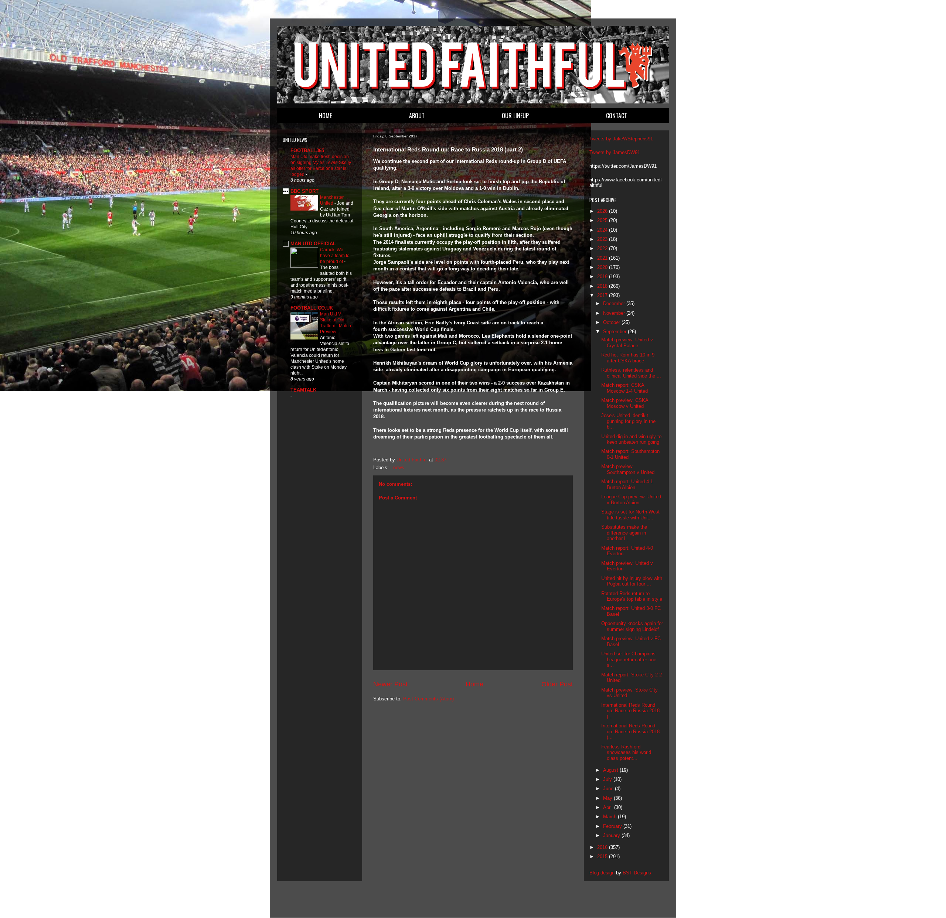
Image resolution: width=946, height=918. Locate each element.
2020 (603, 267)
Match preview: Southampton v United (627, 469)
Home (474, 684)
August (611, 770)
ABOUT (417, 115)
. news (397, 467)
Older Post (557, 684)
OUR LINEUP (515, 115)
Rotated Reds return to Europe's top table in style (631, 596)
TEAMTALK (303, 390)
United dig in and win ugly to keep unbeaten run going (631, 439)
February (613, 826)
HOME (325, 115)
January (612, 835)
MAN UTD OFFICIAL (313, 243)
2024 (603, 230)
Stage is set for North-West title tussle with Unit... (630, 515)
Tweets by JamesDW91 (614, 152)
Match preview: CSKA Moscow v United (624, 403)
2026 (603, 211)
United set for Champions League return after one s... (628, 659)
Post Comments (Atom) (428, 699)
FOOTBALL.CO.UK (311, 308)
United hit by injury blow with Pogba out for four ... (631, 581)
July (608, 779)
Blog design (602, 873)
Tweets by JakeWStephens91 (621, 138)
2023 (603, 239)
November (614, 313)
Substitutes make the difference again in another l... (624, 532)
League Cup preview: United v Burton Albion (631, 499)
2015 (603, 856)
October (612, 322)
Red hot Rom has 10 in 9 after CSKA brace (627, 358)
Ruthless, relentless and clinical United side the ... (631, 373)
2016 (603, 847)
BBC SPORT (304, 191)
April (608, 807)
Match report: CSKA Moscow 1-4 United (624, 388)
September (615, 331)
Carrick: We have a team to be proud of (335, 255)
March (610, 816)
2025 (603, 220)
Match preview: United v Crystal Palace (627, 342)
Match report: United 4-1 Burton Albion (627, 484)
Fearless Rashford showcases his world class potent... (626, 752)
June (609, 788)
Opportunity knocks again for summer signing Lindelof (632, 626)
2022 (603, 248)
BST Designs (637, 873)
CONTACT (616, 115)
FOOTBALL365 (307, 150)
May (608, 798)
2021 (603, 258)
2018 (603, 286)
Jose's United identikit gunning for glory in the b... (628, 421)
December (614, 303)
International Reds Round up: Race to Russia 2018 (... (630, 710)
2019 (603, 276)
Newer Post (390, 684)
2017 (603, 295)
